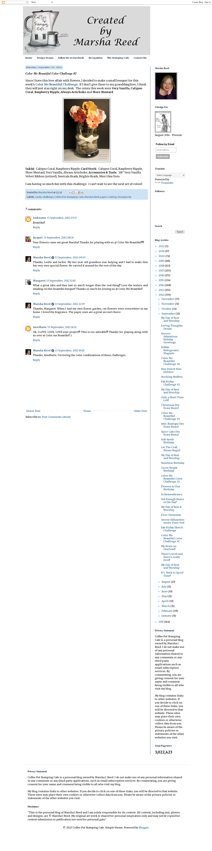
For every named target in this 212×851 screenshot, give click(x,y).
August (166, 581)
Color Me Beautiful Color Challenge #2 (171, 478)
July (164, 586)
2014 (162, 285)
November (168, 303)
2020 (162, 256)
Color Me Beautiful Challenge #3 (170, 415)
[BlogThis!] (73, 192)
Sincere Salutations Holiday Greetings (169, 338)
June (165, 591)
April (165, 601)
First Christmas (171, 514)
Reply (36, 227)
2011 (161, 621)
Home (28, 57)
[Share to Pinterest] (82, 192)
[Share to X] (76, 192)
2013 (162, 289)
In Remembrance (171, 494)
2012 (162, 294)
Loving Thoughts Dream (172, 327)
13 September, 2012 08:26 (59, 237)
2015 (162, 280)
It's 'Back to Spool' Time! (172, 574)
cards (38, 197)
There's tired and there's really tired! (172, 556)
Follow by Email (165, 144)
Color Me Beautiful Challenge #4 (170, 361)
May (164, 596)
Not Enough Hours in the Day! (172, 501)
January (167, 615)
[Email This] (70, 192)
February (167, 610)
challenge (47, 197)
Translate (167, 182)
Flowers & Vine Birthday (170, 488)
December (168, 299)
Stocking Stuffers (172, 376)
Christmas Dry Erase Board (170, 406)
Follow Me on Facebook (71, 57)
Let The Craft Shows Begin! (170, 449)
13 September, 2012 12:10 (61, 280)
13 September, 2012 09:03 (70, 257)
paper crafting (108, 197)
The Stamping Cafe (118, 57)
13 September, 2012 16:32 (62, 327)
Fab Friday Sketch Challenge (172, 529)
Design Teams (45, 57)
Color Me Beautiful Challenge (56, 84)
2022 (162, 246)
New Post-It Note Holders (171, 370)
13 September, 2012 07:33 (62, 217)
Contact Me (140, 57)
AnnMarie (40, 327)
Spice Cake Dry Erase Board (170, 433)
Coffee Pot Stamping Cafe (68, 197)
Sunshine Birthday (172, 462)
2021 (162, 251)
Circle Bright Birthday (169, 469)
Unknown (39, 217)
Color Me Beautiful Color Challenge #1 (171, 538)
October (167, 308)
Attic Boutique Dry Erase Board (172, 425)
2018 (162, 265)
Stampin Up (124, 197)
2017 (162, 270)
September (169, 313)
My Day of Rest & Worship (171, 508)
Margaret (39, 280)
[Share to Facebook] (79, 192)
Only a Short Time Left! (172, 399)
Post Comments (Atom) (56, 416)
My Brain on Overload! (168, 548)
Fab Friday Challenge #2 (170, 383)
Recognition (95, 57)
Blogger (144, 827)
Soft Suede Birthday (167, 441)
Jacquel (38, 237)
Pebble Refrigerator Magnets (170, 350)
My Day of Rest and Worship (170, 319)
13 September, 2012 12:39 (70, 303)
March (166, 606)
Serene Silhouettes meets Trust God (172, 521)
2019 (162, 260)
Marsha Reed (91, 197)
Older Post (140, 411)
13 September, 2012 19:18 (69, 350)
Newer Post (33, 411)
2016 (162, 275)
